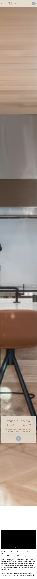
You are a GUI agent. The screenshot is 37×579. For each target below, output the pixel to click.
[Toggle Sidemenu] (34, 3)
